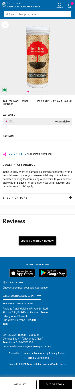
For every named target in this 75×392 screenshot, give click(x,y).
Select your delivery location (24, 6)
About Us (14, 353)
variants (9, 114)
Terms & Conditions (37, 357)
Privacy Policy (57, 353)
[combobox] (37, 14)
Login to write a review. (37, 241)
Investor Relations (34, 353)
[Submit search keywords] (6, 14)
